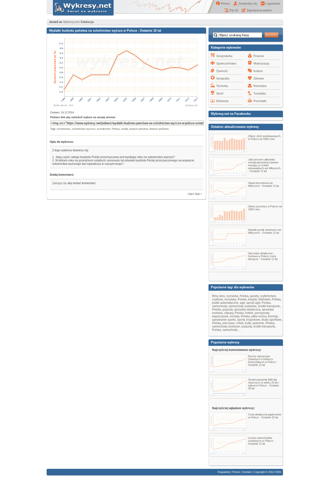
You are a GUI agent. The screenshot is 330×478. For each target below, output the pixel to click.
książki (252, 299)
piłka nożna (258, 316)
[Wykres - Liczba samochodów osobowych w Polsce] (228, 452)
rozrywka (232, 296)
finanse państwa (159, 128)
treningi (273, 316)
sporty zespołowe (248, 319)
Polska (116, 128)
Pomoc (225, 3)
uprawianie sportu (224, 319)
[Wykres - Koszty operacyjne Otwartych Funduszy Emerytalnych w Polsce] (228, 371)
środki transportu (269, 306)
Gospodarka (224, 56)
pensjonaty (262, 313)
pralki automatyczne (225, 302)
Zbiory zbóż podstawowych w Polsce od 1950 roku (264, 137)
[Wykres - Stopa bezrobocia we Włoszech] (228, 197)
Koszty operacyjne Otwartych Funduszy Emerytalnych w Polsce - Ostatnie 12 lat (262, 360)
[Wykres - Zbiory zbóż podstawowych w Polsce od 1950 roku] (228, 150)
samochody (219, 306)
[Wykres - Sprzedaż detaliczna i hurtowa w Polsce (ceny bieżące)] (228, 268)
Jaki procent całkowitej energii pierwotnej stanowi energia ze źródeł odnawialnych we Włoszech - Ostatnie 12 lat (264, 165)
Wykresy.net (71, 22)
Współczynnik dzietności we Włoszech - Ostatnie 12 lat (264, 231)
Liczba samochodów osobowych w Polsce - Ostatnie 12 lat (261, 440)
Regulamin (224, 472)
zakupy (228, 313)
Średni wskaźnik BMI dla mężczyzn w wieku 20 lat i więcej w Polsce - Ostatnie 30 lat (263, 384)
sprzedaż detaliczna (247, 309)
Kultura (258, 71)
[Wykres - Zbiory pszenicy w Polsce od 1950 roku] (228, 221)
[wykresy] (80, 16)
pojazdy (227, 309)
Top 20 (233, 10)
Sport (219, 93)
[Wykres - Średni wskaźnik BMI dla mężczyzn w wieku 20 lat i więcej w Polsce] (228, 394)
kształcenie (103, 128)
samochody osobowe (243, 306)
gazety (254, 296)
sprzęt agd (253, 302)
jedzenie (258, 323)
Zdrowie (258, 78)
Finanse (258, 56)
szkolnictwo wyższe (83, 128)
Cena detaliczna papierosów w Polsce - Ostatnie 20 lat (264, 416)
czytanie (217, 299)
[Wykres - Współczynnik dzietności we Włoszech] (228, 244)
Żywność (222, 71)
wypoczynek (220, 316)
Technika (222, 86)
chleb (240, 323)
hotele (249, 313)
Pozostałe (259, 101)
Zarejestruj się (247, 3)
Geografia (222, 78)
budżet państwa (138, 128)
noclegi (234, 316)
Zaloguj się (59, 183)
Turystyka (259, 93)
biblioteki (264, 299)
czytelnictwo (268, 296)
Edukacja (222, 101)
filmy (215, 296)
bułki (248, 323)
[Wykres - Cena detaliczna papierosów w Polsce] (228, 429)
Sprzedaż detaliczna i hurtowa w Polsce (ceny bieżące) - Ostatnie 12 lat (263, 256)
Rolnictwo (259, 86)
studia (124, 128)
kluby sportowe (271, 319)
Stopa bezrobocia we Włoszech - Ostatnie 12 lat (263, 184)
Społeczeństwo (226, 63)
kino (222, 296)
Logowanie (272, 3)
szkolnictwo (63, 128)
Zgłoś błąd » (195, 193)
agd (242, 302)
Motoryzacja (261, 63)
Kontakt (247, 472)
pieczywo (228, 323)
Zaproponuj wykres (259, 10)
